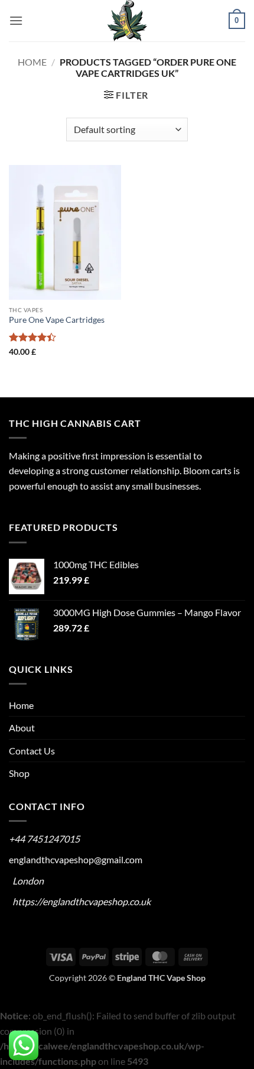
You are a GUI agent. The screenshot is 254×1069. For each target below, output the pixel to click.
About (22, 727)
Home (32, 61)
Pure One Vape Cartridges (57, 320)
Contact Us (32, 750)
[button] (16, 20)
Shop (19, 773)
